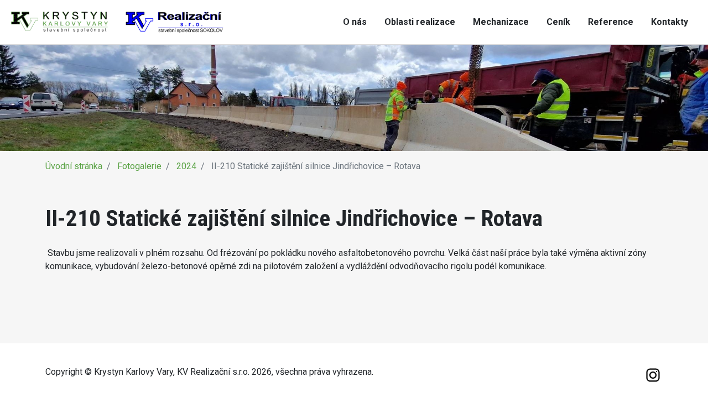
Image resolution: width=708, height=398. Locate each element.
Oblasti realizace (419, 22)
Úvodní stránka (73, 166)
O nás (355, 22)
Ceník (558, 22)
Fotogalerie (139, 166)
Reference (610, 22)
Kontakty (669, 22)
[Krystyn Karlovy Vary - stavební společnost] (117, 21)
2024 (186, 166)
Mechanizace (501, 22)
